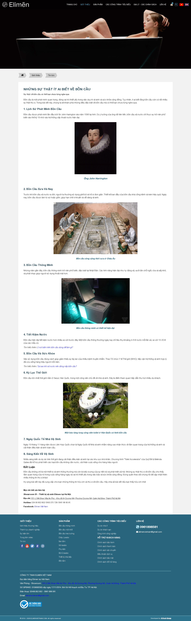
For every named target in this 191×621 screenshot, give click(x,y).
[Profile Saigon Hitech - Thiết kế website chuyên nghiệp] (166, 618)
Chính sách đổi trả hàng (107, 562)
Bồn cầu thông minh (67, 526)
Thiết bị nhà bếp (65, 557)
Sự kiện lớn (24, 533)
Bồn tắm (62, 561)
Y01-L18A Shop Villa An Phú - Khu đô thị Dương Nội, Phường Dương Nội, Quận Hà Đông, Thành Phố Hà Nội (89, 583)
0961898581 (148, 527)
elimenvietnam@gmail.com (150, 532)
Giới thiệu (36, 75)
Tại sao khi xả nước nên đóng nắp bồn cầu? (57, 366)
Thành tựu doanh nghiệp (30, 529)
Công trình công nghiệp (106, 533)
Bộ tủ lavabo (63, 553)
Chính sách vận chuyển (106, 550)
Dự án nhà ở (102, 526)
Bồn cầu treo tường (66, 533)
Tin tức (51, 75)
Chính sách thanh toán (106, 546)
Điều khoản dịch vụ (104, 554)
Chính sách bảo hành (105, 542)
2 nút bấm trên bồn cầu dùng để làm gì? (55, 347)
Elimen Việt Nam (41, 506)
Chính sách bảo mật (105, 558)
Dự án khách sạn (104, 529)
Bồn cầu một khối (66, 529)
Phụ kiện (62, 549)
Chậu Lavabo (64, 537)
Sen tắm (62, 541)
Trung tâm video (26, 537)
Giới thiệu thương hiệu (29, 526)
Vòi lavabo (63, 545)
